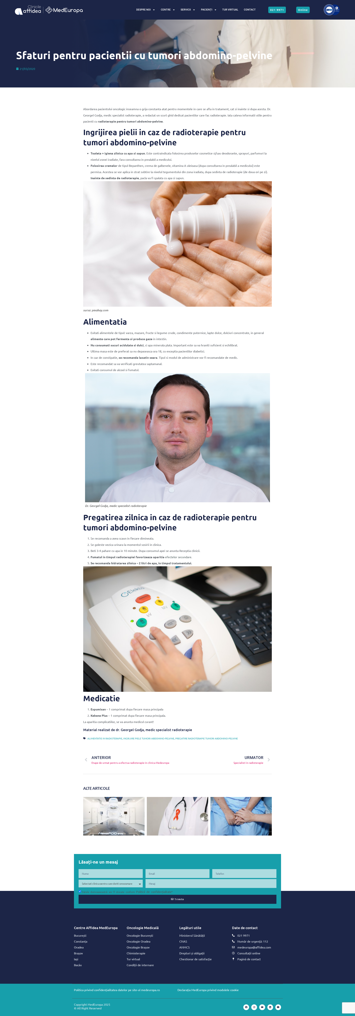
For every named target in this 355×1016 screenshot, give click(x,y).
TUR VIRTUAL (230, 9)
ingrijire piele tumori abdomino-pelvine (148, 738)
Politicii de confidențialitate (153, 891)
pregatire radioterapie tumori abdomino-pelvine (206, 738)
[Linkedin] (270, 1007)
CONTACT (250, 9)
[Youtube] (262, 1007)
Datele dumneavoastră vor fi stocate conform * (127, 891)
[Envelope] (278, 1007)
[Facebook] (246, 1007)
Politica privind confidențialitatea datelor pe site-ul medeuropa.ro (117, 990)
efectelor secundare (178, 557)
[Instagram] (254, 1007)
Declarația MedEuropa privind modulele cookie (208, 990)
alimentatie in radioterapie (104, 738)
